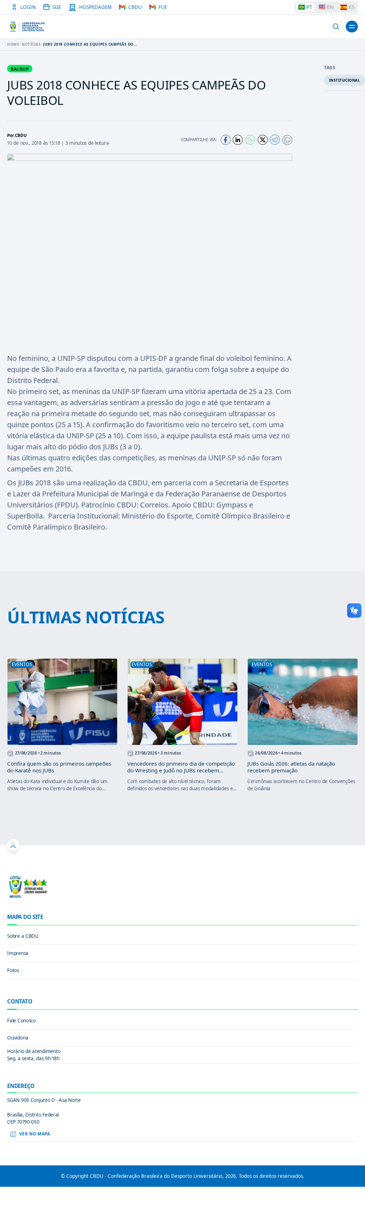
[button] (335, 26)
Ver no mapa (34, 1133)
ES (351, 6)
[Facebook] (226, 140)
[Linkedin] (238, 140)
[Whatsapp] (250, 139)
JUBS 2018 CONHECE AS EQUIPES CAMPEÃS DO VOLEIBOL (88, 44)
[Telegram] (275, 139)
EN (330, 6)
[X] (263, 140)
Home (13, 44)
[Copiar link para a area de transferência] (287, 140)
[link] (182, 936)
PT (309, 6)
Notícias (31, 44)
